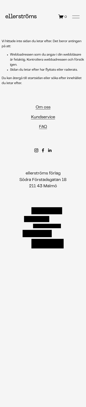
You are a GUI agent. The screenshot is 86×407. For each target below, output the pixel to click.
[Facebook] (43, 150)
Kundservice (43, 117)
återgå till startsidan (28, 78)
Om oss (43, 107)
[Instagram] (36, 150)
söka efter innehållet (66, 78)
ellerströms (21, 17)
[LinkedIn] (50, 150)
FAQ (43, 127)
